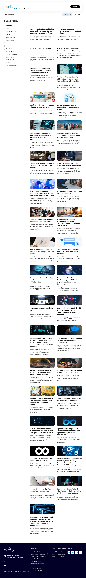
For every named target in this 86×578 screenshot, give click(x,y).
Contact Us (75, 6)
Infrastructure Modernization (10, 58)
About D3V (54, 552)
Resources (17, 8)
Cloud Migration (10, 40)
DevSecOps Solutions (35, 568)
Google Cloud (10, 49)
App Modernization (11, 31)
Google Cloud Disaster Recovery (38, 559)
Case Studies (67, 14)
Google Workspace (12, 55)
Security (8, 62)
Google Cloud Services (35, 552)
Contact (54, 556)
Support (53, 559)
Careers (53, 554)
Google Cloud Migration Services (38, 556)
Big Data (8, 34)
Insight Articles (62, 552)
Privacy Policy (26, 571)
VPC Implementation (12, 65)
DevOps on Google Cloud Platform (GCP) (40, 554)
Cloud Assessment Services (37, 566)
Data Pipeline (10, 43)
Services (22, 5)
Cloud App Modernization (36, 561)
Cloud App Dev (10, 37)
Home (16, 5)
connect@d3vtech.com (13, 565)
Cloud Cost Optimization (36, 570)
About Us (26, 8)
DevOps (8, 46)
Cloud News (77, 14)
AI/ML (7, 28)
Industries (31, 5)
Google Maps (10, 52)
